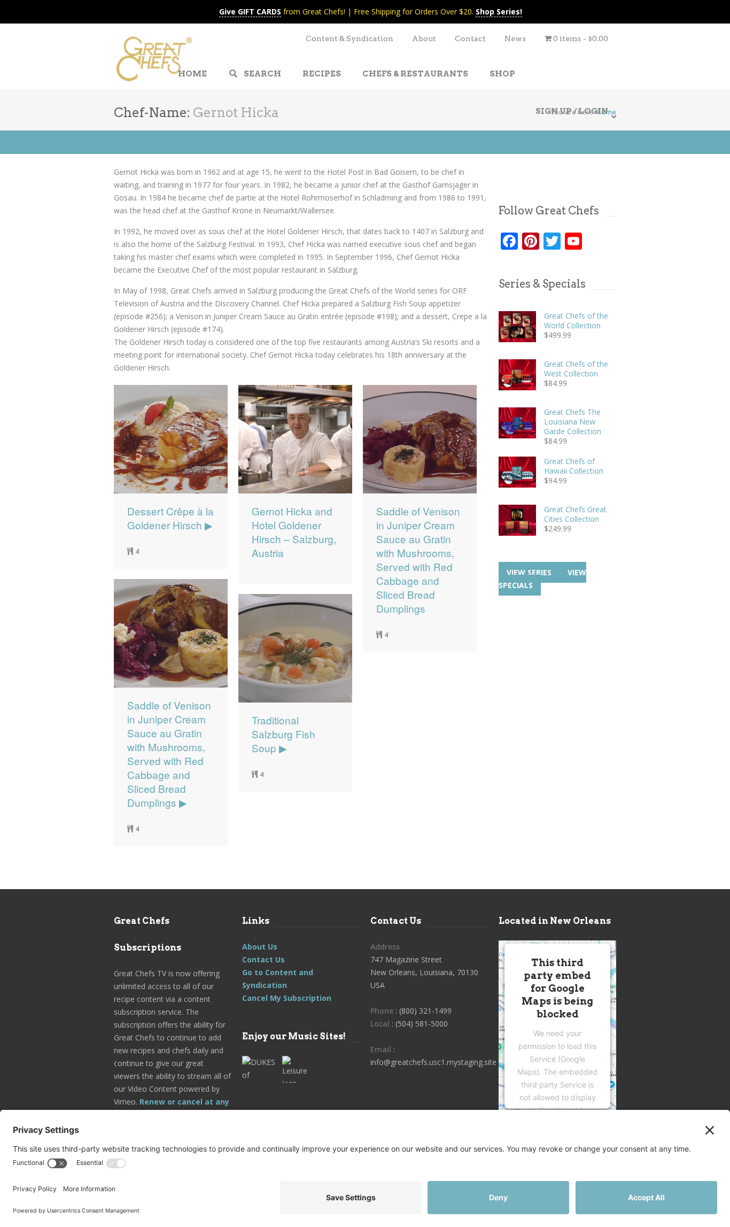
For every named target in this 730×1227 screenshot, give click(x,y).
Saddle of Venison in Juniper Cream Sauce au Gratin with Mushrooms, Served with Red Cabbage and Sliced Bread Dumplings (418, 559)
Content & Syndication (349, 38)
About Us (259, 947)
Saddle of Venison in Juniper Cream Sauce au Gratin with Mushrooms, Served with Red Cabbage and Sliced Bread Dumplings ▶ (169, 753)
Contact (470, 38)
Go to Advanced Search (110, 142)
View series (529, 572)
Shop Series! (499, 11)
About (424, 38)
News (515, 38)
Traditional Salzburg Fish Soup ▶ (283, 734)
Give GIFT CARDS (250, 11)
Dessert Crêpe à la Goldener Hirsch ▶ (170, 518)
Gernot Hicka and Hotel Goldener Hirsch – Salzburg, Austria (294, 532)
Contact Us (263, 959)
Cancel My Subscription (286, 998)
